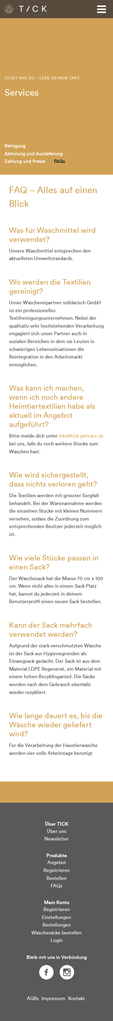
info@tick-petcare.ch (81, 436)
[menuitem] (15, 146)
